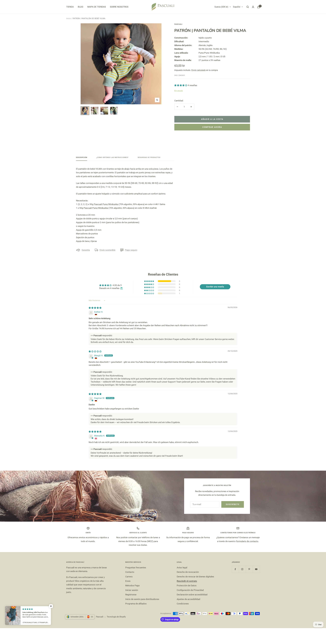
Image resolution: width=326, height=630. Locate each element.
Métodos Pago (132, 585)
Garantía (86, 250)
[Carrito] (258, 7)
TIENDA (70, 6)
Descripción (81, 157)
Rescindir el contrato (187, 581)
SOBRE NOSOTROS (119, 6)
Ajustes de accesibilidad (188, 599)
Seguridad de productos (149, 157)
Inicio (68, 18)
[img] (95, 308)
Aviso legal (182, 567)
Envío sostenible (107, 250)
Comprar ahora (212, 127)
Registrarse (130, 594)
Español (236, 7)
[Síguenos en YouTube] (256, 569)
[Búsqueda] (248, 7)
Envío (128, 581)
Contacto (129, 572)
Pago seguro (131, 250)
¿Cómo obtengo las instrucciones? (112, 157)
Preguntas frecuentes (135, 567)
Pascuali (178, 24)
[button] (181, 85)
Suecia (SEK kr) (221, 7)
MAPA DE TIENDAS (96, 6)
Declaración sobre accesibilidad (192, 594)
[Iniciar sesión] (253, 7)
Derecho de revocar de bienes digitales (195, 576)
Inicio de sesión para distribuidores (142, 599)
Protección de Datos (186, 585)
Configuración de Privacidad (190, 590)
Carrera (128, 576)
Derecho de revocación (188, 572)
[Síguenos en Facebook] (235, 569)
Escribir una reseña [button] (215, 286)
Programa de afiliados (136, 603)
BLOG (80, 6)
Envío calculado (198, 70)
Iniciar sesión (131, 590)
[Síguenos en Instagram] (242, 569)
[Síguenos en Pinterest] (249, 569)
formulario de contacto (247, 541)
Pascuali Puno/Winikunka (106, 204)
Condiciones (183, 603)
